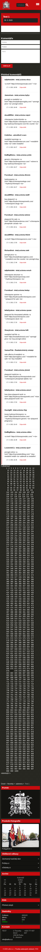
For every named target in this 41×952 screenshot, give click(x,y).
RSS (36, 949)
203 (20, 523)
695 (28, 675)
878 (32, 732)
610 (24, 649)
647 (32, 660)
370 (16, 575)
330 (24, 562)
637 (20, 658)
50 (11, 479)
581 (20, 640)
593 (11, 645)
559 (16, 634)
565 (11, 636)
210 (20, 525)
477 (24, 608)
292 (11, 551)
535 (32, 625)
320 (11, 560)
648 (7, 662)
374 (32, 575)
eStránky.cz (6, 867)
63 (24, 481)
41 (11, 477)
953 (24, 756)
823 (7, 716)
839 (16, 721)
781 (7, 703)
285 (11, 549)
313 (11, 558)
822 (32, 714)
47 (30, 477)
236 (11, 534)
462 (20, 603)
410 (7, 588)
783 (16, 703)
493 (32, 612)
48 (33, 477)
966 (20, 760)
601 (16, 647)
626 (32, 653)
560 (20, 634)
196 (20, 520)
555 (28, 632)
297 (32, 551)
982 (28, 764)
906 (32, 740)
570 (32, 636)
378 (20, 577)
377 (16, 577)
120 (23, 496)
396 (7, 584)
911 (24, 743)
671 (16, 668)
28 (27, 473)
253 (24, 538)
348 (11, 568)
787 (32, 703)
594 (16, 645)
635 (11, 658)
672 (20, 668)
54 (24, 479)
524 (16, 623)
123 (7, 499)
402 (32, 584)
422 (28, 590)
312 (7, 558)
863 (28, 727)
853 (16, 725)
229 (11, 531)
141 (24, 503)
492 (28, 612)
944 (16, 754)
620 (7, 653)
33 (14, 475)
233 (28, 531)
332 (32, 562)
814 (28, 712)
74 (30, 483)
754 (11, 695)
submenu (19, 784)
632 (28, 656)
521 (32, 621)
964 (11, 760)
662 (7, 666)
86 (11, 488)
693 (20, 675)
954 (28, 756)
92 (30, 488)
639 (28, 658)
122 (31, 496)
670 (11, 668)
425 (11, 592)
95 (11, 490)
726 (11, 686)
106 (24, 492)
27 (24, 473)
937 (16, 751)
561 (24, 634)
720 (16, 684)
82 (27, 486)
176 (24, 514)
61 (18, 481)
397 (11, 584)
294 (20, 551)
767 (7, 699)
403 (7, 586)
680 (24, 671)
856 (28, 725)
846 (16, 723)
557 (7, 634)
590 (28, 642)
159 (11, 510)
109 (7, 494)
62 (21, 481)
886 (7, 736)
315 (20, 558)
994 (20, 769)
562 (28, 634)
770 (20, 699)
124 (11, 499)
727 (16, 686)
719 (11, 684)
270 (7, 544)
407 (24, 586)
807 (28, 710)
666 (24, 666)
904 (24, 740)
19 (27, 470)
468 (16, 605)
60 (14, 481)
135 (28, 501)
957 (11, 758)
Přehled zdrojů (7, 905)
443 (28, 597)
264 (11, 542)
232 (24, 531)
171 (32, 512)
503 (16, 616)
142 (28, 503)
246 (24, 536)
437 (32, 594)
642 (11, 660)
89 (21, 488)
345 (28, 566)
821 (28, 714)
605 (32, 647)
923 (16, 747)
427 (20, 592)
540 (24, 627)
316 (24, 558)
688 (28, 673)
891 (28, 736)
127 (24, 499)
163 (28, 510)
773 (32, 699)
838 (11, 721)
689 (32, 673)
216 (16, 527)
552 (16, 632)
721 (20, 684)
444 (32, 597)
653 (28, 662)
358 (24, 571)
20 (30, 470)
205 (28, 523)
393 (24, 581)
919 (28, 745)
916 (16, 745)
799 (24, 708)
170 (28, 512)
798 (20, 708)
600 (11, 647)
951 (16, 756)
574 (20, 638)
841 (24, 721)
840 (20, 721)
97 (18, 490)
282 (28, 547)
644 (20, 660)
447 (16, 599)
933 (28, 749)
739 (7, 690)
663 (11, 666)
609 (20, 649)
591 (32, 642)
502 (11, 616)
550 (7, 632)
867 (16, 730)
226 (28, 529)
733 (11, 688)
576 (28, 638)
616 (20, 651)
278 (11, 547)
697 (7, 677)
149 (28, 505)
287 (20, 549)
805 (20, 710)
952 (20, 756)
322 (20, 560)
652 (24, 662)
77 (11, 486)
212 (28, 525)
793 (28, 706)
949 (7, 756)
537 (11, 627)
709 (28, 679)
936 (11, 751)
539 (20, 627)
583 (28, 640)
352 (28, 568)
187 (11, 518)
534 (28, 625)
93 (33, 488)
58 (8, 481)
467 (11, 605)
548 (28, 629)
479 (32, 608)
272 (16, 544)
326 (7, 562)
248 (32, 536)
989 (28, 767)
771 (24, 699)
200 (7, 523)
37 (27, 475)
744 (28, 690)
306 (11, 555)
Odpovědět (23, 87)
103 (11, 492)
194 (11, 520)
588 (20, 642)
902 (16, 740)
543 (7, 629)
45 (24, 477)
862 (24, 727)
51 (14, 479)
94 (8, 490)
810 (11, 712)
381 (32, 577)
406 (20, 586)
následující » (6, 773)
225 (24, 529)
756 (20, 695)
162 (24, 510)
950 (11, 756)
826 (20, 716)
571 (7, 638)
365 (24, 573)
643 (16, 660)
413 (20, 588)
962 (32, 758)
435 (24, 594)
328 (16, 562)
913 (32, 743)
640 (32, 658)
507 (32, 616)
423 (32, 590)
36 (24, 475)
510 (16, 618)
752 (32, 692)
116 (7, 496)
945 (20, 754)
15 (14, 470)
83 (30, 486)
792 (24, 706)
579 (11, 640)
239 (24, 534)
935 (7, 751)
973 (20, 762)
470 (24, 605)
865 (7, 730)
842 (28, 721)
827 (24, 716)
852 (11, 725)
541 (28, 627)
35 (21, 475)
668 (32, 666)
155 (24, 507)
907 (7, 743)
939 (24, 751)
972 (16, 762)
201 (11, 523)
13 (8, 470)
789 (11, 706)
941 (32, 751)
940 (28, 751)
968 (28, 760)
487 (7, 612)
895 (16, 738)
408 (28, 586)
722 (24, 684)
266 (20, 542)
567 (20, 636)
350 (20, 568)
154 (20, 507)
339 (32, 564)
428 (24, 592)
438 (7, 597)
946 (24, 754)
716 (28, 682)
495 (11, 614)
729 (24, 686)
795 (7, 708)
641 (7, 660)
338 (28, 564)
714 (20, 682)
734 (16, 688)
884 (28, 734)
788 (7, 706)
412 (15, 588)
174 (16, 514)
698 (11, 677)
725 (7, 686)
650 (16, 662)
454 (16, 601)
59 (11, 481)
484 (24, 610)
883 (24, 734)
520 (28, 621)
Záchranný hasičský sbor (11, 859)
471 (28, 605)
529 (7, 625)
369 (11, 575)
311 (32, 555)
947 (28, 754)
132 (16, 501)
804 (16, 710)
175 (20, 514)
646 (28, 660)
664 (16, 666)
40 (8, 477)
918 (24, 745)
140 (20, 503)
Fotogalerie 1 (7, 849)
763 (20, 697)
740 (11, 690)
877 (28, 732)
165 (7, 512)
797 (16, 708)
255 (32, 538)
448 (20, 599)
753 (7, 695)
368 (7, 575)
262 (32, 540)
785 (24, 703)
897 (24, 738)
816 (7, 714)
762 (16, 697)
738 (32, 688)
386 (24, 579)
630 (20, 656)
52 (18, 479)
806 (24, 710)
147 (20, 505)
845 (11, 723)
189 (20, 518)
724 (32, 684)
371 (20, 575)
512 (24, 618)
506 (28, 616)
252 (20, 538)
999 (11, 771)
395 (32, 581)
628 (11, 656)
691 (11, 675)
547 (24, 629)
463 (24, 603)
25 (18, 473)
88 (18, 488)
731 (32, 686)
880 (11, 734)
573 (16, 638)
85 (8, 488)
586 (11, 642)
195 (16, 520)
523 (11, 623)
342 (16, 566)
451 (32, 599)
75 (33, 483)
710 (32, 679)
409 (32, 586)
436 (28, 594)
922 (11, 747)
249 (7, 538)
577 (32, 638)
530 (11, 625)
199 (32, 520)
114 (27, 494)
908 (11, 743)
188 (16, 518)
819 (20, 714)
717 (32, 682)
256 (7, 540)
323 (24, 560)
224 (20, 529)
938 (20, 751)
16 (18, 470)
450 (28, 599)
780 (32, 701)
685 (16, 673)
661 (32, 664)
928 (7, 749)
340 (7, 566)
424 (7, 592)
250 (11, 538)
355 (11, 571)
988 (24, 767)
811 (16, 712)
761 (11, 697)
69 (14, 483)
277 (7, 547)
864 (32, 727)
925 (24, 747)
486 (32, 610)
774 (7, 701)
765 (28, 697)
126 (20, 499)
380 (28, 577)
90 (24, 488)
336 (20, 564)
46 (27, 477)
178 (32, 514)
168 (20, 512)
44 (21, 477)
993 (16, 769)
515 (7, 621)
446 (11, 599)
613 (7, 651)
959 (20, 758)
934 (32, 749)
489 (16, 612)
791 (20, 706)
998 (7, 771)
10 (27, 468)
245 (20, 536)
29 (30, 473)
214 (7, 527)
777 (20, 701)
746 (7, 692)
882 (20, 734)
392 (20, 581)
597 (28, 645)
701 (24, 677)
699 (16, 677)
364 (20, 573)
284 (7, 549)
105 (20, 492)
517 (16, 621)
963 (7, 760)
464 (28, 603)
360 (32, 571)
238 (20, 534)
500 (32, 614)
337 (24, 564)
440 (16, 597)
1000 (16, 771)
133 (20, 501)
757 (24, 695)
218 (24, 527)
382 (7, 579)
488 (11, 612)
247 (28, 536)
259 (20, 540)
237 (16, 534)
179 (7, 516)
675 (32, 668)
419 (16, 590)
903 (20, 740)
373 (28, 575)
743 (24, 690)
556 (32, 632)
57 (33, 479)
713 (15, 682)
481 (11, 610)
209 (16, 525)
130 (7, 501)
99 (24, 490)
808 (32, 710)
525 (20, 623)
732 (7, 688)
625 (28, 653)
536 (7, 627)
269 (32, 542)
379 (24, 577)
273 (20, 544)
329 (20, 562)
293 (16, 551)
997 (32, 769)
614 (11, 651)
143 (32, 503)
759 (32, 695)
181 (16, 516)
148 (24, 505)
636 (16, 658)
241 (32, 534)
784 (20, 703)
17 (21, 470)
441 (20, 597)
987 (20, 767)
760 (7, 697)
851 (7, 725)
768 (11, 699)
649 (11, 662)
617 (24, 651)
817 (11, 714)
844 (7, 723)
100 (27, 490)
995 (24, 769)
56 (30, 479)
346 (32, 566)
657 (16, 664)
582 (24, 640)
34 (18, 475)
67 (8, 483)
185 (32, 516)
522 (7, 623)
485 (28, 610)
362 (11, 573)
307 (16, 555)
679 (20, 671)
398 (16, 584)
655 (7, 664)
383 (11, 579)
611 (28, 649)
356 (16, 571)
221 (7, 529)
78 (14, 486)
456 (24, 601)
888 (16, 736)
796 (11, 708)
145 (11, 505)
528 (32, 623)
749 (20, 692)
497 (20, 614)
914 (7, 745)
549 (32, 629)
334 (11, 564)
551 (11, 632)
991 (7, 769)
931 (20, 749)
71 (21, 483)
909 (16, 743)
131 (11, 501)
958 (16, 758)
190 (24, 518)
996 (28, 769)
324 (28, 560)
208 (11, 525)
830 (7, 719)
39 (33, 475)
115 (31, 494)
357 (20, 571)
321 (16, 560)
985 (11, 767)
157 (32, 507)
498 (24, 614)
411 (11, 588)
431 (7, 594)
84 (33, 486)
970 (7, 762)
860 (16, 727)
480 (7, 610)
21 (33, 470)
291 (7, 551)
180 (11, 516)
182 (20, 516)
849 (28, 723)
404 (11, 586)
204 (24, 523)
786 (28, 703)
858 (7, 727)
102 (7, 492)
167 (16, 512)
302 (24, 553)
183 (24, 516)
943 (11, 754)
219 (28, 527)
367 (32, 573)
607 (11, 649)
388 (32, 579)
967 (24, 760)
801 (32, 708)
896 (20, 738)
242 (7, 536)
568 (24, 636)
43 (18, 477)
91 (27, 488)
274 (24, 544)
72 (24, 483)
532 (20, 625)
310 (28, 555)
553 (20, 632)
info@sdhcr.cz (7, 939)
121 (27, 496)
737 (28, 688)
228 (7, 531)
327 (11, 562)
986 (16, 767)
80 (21, 486)
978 (11, 764)
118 (15, 496)
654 (32, 662)
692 (16, 675)
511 (20, 618)
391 (16, 581)
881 (16, 734)
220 (32, 527)
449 (24, 599)
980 (20, 764)
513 (28, 618)
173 (11, 514)
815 (32, 712)
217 (20, 527)
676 (7, 671)
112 (19, 494)
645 (24, 660)
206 (32, 523)
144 (7, 505)
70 (18, 483)
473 (7, 608)
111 (15, 494)
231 (20, 531)
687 (24, 673)
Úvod (3, 784)
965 (16, 760)
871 (32, 730)
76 (8, 486)
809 (7, 712)
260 (24, 540)
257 (11, 540)
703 (32, 677)
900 (7, 740)
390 (11, 581)
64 (27, 481)
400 (24, 584)
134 (24, 501)
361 (7, 573)
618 (28, 651)
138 (11, 503)
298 (7, 553)
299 (11, 553)
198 (28, 520)
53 (21, 479)
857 (32, 725)
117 (11, 496)
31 (8, 475)
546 (20, 629)
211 (24, 525)
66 (33, 481)
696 (32, 675)
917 (20, 745)
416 (32, 588)
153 (16, 507)
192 (32, 518)
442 (24, 597)
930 (16, 749)
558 (11, 634)
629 (16, 656)
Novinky (10, 784)
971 (11, 762)
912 (28, 743)
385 (20, 579)
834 (24, 719)
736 (24, 688)
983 (32, 764)
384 (16, 579)
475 (16, 608)
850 (32, 723)
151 (7, 507)
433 (16, 594)
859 (11, 727)
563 (32, 634)
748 (16, 692)
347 (7, 568)
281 (24, 547)
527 (28, 623)
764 (24, 697)
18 (24, 470)
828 (28, 716)
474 (11, 608)
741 (16, 690)
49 (8, 479)
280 (20, 547)
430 (32, 592)
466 (7, 605)
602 (20, 647)
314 (16, 558)
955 (32, 756)
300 (16, 553)
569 (28, 636)
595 (20, 645)
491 (24, 612)
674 (28, 668)
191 (28, 518)
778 (24, 701)
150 (32, 505)
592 (7, 645)
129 (32, 499)
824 (11, 716)
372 (24, 575)
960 (24, 758)
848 (24, 723)
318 (32, 558)
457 (28, 601)
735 (20, 688)
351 (24, 568)
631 (24, 656)
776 (16, 701)
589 (24, 642)
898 (28, 738)
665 (20, 666)
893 (7, 738)
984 (7, 767)
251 (16, 538)
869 (24, 730)
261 (28, 540)
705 (11, 679)
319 (7, 560)
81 (24, 486)
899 (32, 738)
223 (16, 529)
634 (7, 658)
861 (20, 727)
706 (16, 679)
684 (11, 673)
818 (16, 714)
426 (16, 592)
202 (16, 523)
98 (21, 490)
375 (7, 577)
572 (11, 638)
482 (16, 610)
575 (24, 638)
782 (11, 703)
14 (11, 470)
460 (11, 603)
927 (32, 747)
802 (7, 710)
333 (7, 564)
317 (28, 558)
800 (28, 708)
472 (32, 605)
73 (27, 483)
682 (32, 671)
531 (16, 625)
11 (30, 468)
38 (30, 475)
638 (24, 658)
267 (24, 542)
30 (33, 473)
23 (11, 473)
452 (7, 601)
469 (20, 605)
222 (11, 529)
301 (20, 553)
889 (20, 736)
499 (28, 614)
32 (11, 475)
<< (5, 880)
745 (32, 690)
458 (32, 601)
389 (7, 581)
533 (24, 625)
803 (11, 710)
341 (11, 566)
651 (20, 662)
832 (16, 719)
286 (16, 549)
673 (24, 668)
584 (32, 640)
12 (33, 468)
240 (28, 534)
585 (7, 642)
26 (21, 473)
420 (20, 590)
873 (11, 732)
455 (20, 601)
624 (24, 653)
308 (20, 555)
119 (19, 496)
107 (28, 492)
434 (20, 594)
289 (28, 549)
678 (16, 671)
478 (28, 608)
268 (28, 542)
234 (32, 531)
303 (28, 553)
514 (32, 618)
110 (11, 494)
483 (20, 610)
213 (32, 525)
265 (16, 542)
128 (28, 499)
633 (32, 656)
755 (16, 695)
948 (32, 754)
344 (24, 566)
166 (11, 512)
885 (32, 734)
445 (7, 599)
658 (20, 664)
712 (11, 682)
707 (20, 679)
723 (28, 684)
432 (11, 594)
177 (28, 514)
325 (32, 560)
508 (7, 618)
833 (20, 719)
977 (7, 764)
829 (32, 716)
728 (20, 686)
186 (7, 518)
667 (28, 666)
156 (28, 507)
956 (7, 758)
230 (16, 531)
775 (11, 701)
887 (11, 736)
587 (16, 642)
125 (16, 499)
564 (7, 636)
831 (11, 719)
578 (7, 640)
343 (20, 566)
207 (7, 525)
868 (20, 730)
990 (32, 767)
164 (32, 510)
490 (20, 612)
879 (7, 734)
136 (32, 501)
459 (7, 603)
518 (20, 621)
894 (11, 738)
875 (20, 732)
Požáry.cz (5, 863)
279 (16, 547)
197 (24, 520)
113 (23, 494)
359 (28, 571)
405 (16, 586)
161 (20, 510)
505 (24, 616)
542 (32, 627)
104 (16, 492)
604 (28, 647)
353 (32, 568)
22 (8, 473)
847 (20, 723)
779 (28, 701)
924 (20, 747)
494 (7, 614)
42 (14, 477)
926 (28, 747)
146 (16, 505)
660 (28, 664)
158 (7, 510)
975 (28, 762)
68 (11, 483)
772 (28, 699)
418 (11, 590)
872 (7, 732)
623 (20, 653)
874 (16, 732)
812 (20, 712)
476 (20, 608)
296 (28, 551)
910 (20, 743)
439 (11, 597)
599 (7, 647)
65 (30, 481)
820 (24, 714)
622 (16, 653)
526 (24, 623)
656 (11, 664)
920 (32, 745)
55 (27, 479)
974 (24, 762)
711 (7, 682)
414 (24, 588)
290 (32, 549)
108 (32, 492)
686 (20, 673)
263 (7, 542)
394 (28, 581)
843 (32, 721)
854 (20, 725)
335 (16, 564)
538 (16, 627)
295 (24, 551)
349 (16, 568)
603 (24, 647)
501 (7, 616)
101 (31, 490)
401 (28, 584)
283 (32, 547)
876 (24, 732)
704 (7, 679)
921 (7, 747)
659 (24, 664)
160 (16, 510)
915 (11, 745)
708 (24, 679)
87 (14, 488)
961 (28, 758)
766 (32, 697)
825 (16, 716)
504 (20, 616)
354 (7, 571)
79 (18, 486)
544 (11, 629)
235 (7, 534)
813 (24, 712)
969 (32, 760)
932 (24, 749)
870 (28, 730)
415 (28, 588)
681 (28, 671)
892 (32, 736)
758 (28, 695)
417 (7, 590)
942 (7, 754)
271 (11, 544)
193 (7, 520)
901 (11, 740)
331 (28, 562)
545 (16, 629)
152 (11, 507)
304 (32, 553)
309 (24, 555)
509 (11, 618)
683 (7, 673)
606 (7, 649)
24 (14, 473)
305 (7, 555)
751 (28, 692)
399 (20, 584)
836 (32, 719)
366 (28, 573)
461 (16, 603)
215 (11, 527)
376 (11, 577)
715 (24, 682)
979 (16, 764)
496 (16, 614)
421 (24, 590)
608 (16, 649)
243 (11, 536)
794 (32, 706)
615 (16, 651)
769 (16, 699)
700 (20, 677)
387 (28, 579)
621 (11, 653)
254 (28, 538)
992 (11, 769)
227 (32, 529)
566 (16, 636)
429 (28, 592)
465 (32, 603)
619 (32, 651)
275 (28, 544)
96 (14, 490)
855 (24, 725)
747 (11, 692)
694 (24, 675)
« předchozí (5, 466)
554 (24, 632)
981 (24, 764)
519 (24, 621)
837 (7, 721)
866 (11, 730)
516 (11, 621)
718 (7, 684)
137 (7, 503)
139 (16, 503)
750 (24, 692)
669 (7, 668)
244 (16, 536)
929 (11, 749)
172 (7, 514)
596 (24, 645)
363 (16, 573)
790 (16, 706)
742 (20, 690)
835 (28, 719)
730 (28, 686)
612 (32, 649)
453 (11, 601)
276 (32, 544)
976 (32, 762)
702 (28, 677)
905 (28, 740)
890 (24, 736)
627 (7, 656)
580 (16, 640)
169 (24, 512)
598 (32, 645)
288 (24, 549)
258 (16, 540)
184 (28, 516)
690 (7, 675)
